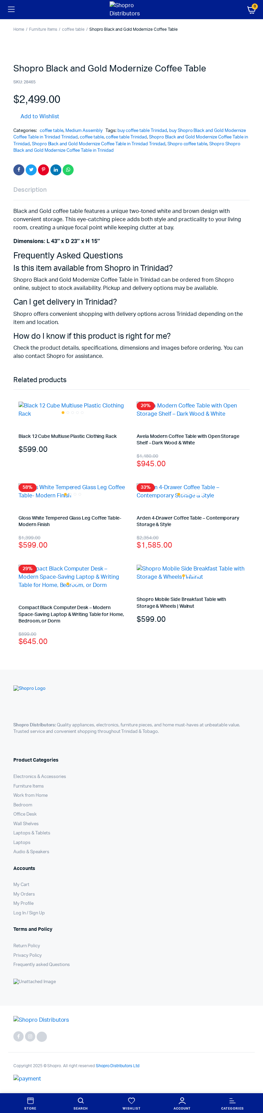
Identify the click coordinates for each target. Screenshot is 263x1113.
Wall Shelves (26, 824)
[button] (36, 116)
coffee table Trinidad (126, 137)
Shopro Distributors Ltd (117, 1066)
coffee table (73, 29)
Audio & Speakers (31, 852)
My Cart (21, 885)
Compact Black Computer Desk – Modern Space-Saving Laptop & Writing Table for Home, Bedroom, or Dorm (71, 614)
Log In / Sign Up (29, 913)
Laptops (21, 843)
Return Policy (26, 946)
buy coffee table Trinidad (142, 131)
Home (18, 29)
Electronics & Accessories (39, 777)
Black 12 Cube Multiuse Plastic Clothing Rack (67, 436)
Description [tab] (30, 190)
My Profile (23, 903)
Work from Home (30, 795)
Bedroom (22, 805)
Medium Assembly (84, 131)
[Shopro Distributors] (131, 9)
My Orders (24, 894)
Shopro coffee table (187, 144)
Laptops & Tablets (31, 833)
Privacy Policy (27, 955)
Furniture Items (43, 29)
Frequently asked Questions (41, 965)
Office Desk (25, 814)
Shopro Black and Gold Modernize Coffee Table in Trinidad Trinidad (98, 144)
